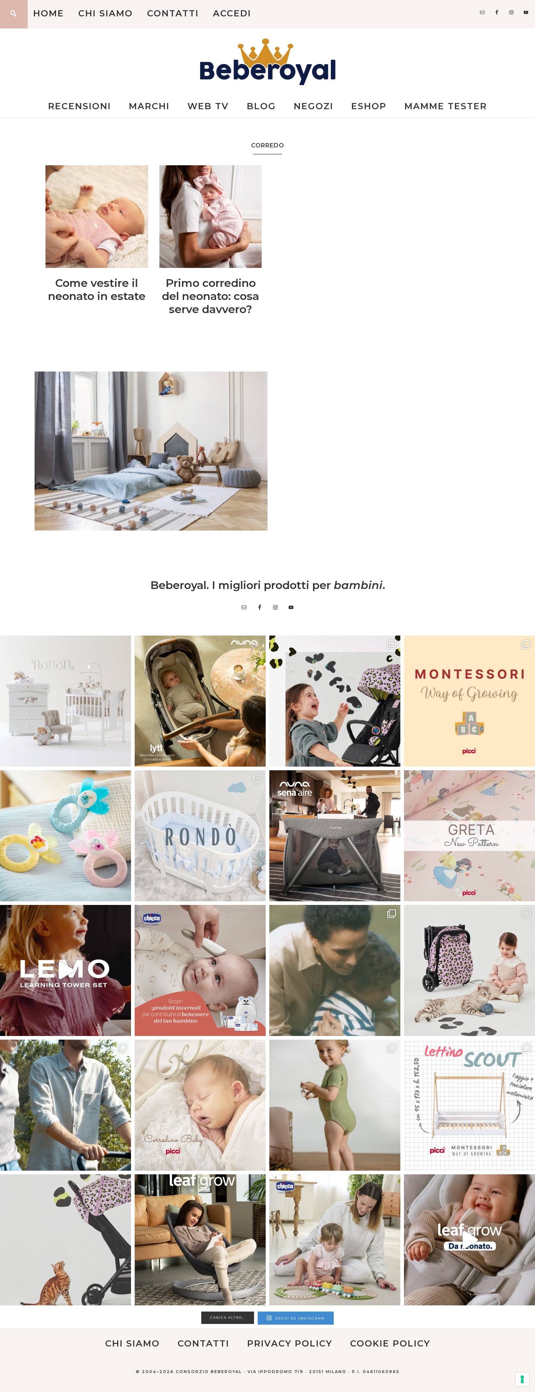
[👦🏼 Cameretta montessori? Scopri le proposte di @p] (469, 1105)
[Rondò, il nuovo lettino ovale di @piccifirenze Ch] (200, 835)
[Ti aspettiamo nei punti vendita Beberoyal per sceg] (469, 970)
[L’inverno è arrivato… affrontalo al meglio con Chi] (200, 970)
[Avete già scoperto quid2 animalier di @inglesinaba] (65, 1239)
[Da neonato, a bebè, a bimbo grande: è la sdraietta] (200, 1239)
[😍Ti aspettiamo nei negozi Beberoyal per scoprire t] (200, 1105)
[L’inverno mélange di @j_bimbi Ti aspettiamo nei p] (334, 1105)
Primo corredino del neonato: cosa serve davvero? (210, 296)
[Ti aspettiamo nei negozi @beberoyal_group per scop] (334, 970)
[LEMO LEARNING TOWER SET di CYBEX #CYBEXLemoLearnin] (65, 970)
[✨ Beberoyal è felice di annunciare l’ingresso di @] (65, 701)
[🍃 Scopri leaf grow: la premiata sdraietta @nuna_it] (469, 1239)
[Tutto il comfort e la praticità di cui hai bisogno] (200, 701)
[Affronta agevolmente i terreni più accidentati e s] (65, 1105)
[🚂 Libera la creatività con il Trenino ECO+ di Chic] (334, 1239)
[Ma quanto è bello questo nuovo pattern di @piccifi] (469, 835)
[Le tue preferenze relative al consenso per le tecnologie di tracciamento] (522, 1379)
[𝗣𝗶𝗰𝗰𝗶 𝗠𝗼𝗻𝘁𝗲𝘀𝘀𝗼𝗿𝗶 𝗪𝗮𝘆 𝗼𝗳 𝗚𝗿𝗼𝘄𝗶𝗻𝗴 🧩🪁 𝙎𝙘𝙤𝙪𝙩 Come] (469, 701)
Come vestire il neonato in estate (97, 289)
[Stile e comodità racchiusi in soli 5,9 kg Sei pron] (334, 701)
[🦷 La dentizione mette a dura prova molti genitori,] (65, 835)
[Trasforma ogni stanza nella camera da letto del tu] (334, 835)
